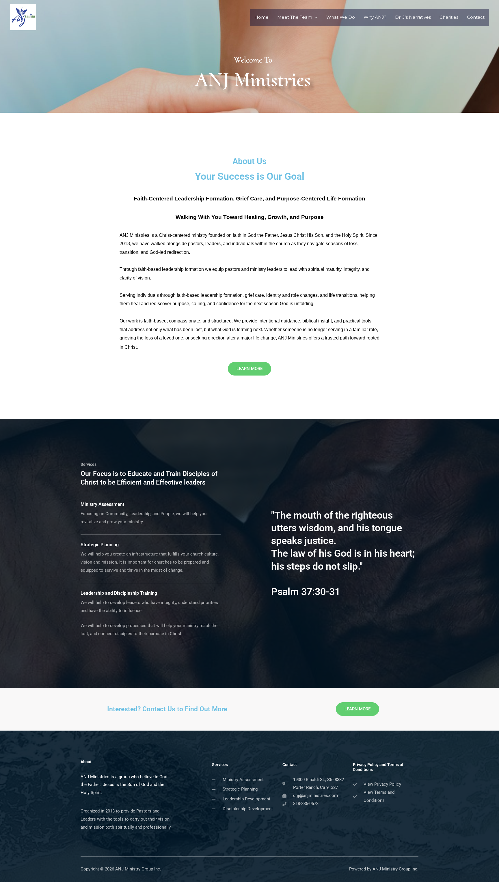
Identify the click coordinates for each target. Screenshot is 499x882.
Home (261, 17)
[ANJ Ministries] (23, 17)
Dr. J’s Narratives (413, 17)
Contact (476, 17)
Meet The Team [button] (294, 17)
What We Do (340, 17)
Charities (449, 17)
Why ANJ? (375, 17)
